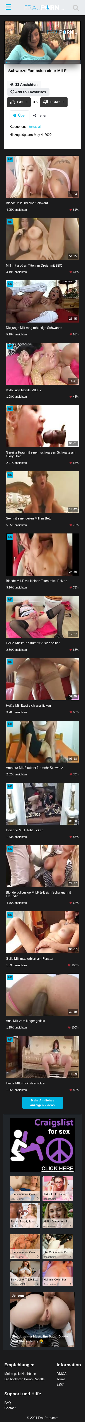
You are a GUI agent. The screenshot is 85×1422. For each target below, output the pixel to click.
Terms (61, 1379)
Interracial (34, 126)
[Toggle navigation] (9, 7)
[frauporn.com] (43, 8)
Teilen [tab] (42, 115)
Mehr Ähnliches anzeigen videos (42, 1103)
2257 (60, 1384)
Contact (9, 1408)
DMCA (61, 1373)
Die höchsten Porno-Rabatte (24, 1379)
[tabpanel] (42, 132)
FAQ (7, 1403)
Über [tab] (21, 115)
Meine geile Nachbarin (20, 1373)
